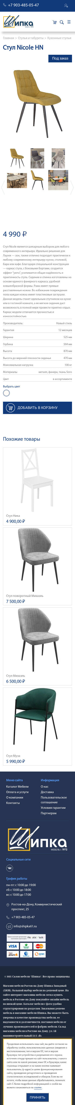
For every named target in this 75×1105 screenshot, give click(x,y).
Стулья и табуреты (31, 38)
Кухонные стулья (59, 38)
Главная (8, 38)
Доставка (47, 792)
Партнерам (48, 813)
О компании (14, 797)
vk (9, 868)
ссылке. (38, 1087)
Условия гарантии (53, 808)
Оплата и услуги (17, 792)
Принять (37, 1097)
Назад (3, 188)
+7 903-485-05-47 (23, 5)
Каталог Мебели (17, 786)
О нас (44, 786)
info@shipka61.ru (25, 926)
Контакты (13, 803)
